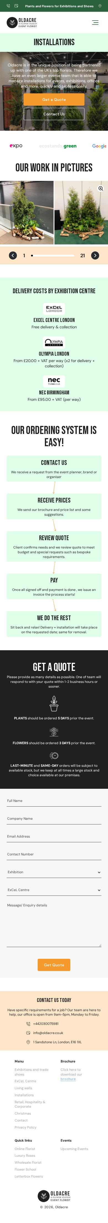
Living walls (23, 1088)
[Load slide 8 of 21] (46, 255)
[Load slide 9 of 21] (48, 255)
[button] (95, 22)
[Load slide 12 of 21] (55, 255)
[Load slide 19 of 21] (69, 255)
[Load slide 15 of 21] (61, 255)
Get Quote (54, 964)
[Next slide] (95, 255)
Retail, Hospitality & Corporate (30, 1104)
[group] (54, 212)
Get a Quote (54, 99)
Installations (24, 1095)
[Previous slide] (13, 255)
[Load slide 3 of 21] (36, 255)
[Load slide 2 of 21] (34, 255)
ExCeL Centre (25, 1081)
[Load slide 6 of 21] (42, 255)
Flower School (25, 1169)
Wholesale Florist (28, 1162)
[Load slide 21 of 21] (73, 255)
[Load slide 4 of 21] (38, 255)
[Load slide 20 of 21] (71, 255)
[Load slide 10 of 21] (51, 255)
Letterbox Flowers (29, 1176)
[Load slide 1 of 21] (32, 255)
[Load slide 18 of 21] (67, 255)
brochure (68, 1079)
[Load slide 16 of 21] (63, 255)
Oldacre (61, 1207)
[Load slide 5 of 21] (40, 255)
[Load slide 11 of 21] (52, 255)
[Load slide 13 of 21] (57, 255)
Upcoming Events (74, 1149)
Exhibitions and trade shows (31, 1072)
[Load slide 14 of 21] (59, 255)
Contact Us (54, 114)
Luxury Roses (25, 1155)
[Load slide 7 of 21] (44, 255)
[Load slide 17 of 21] (65, 255)
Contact (21, 1120)
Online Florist (25, 1149)
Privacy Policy (26, 1127)
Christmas (23, 1113)
